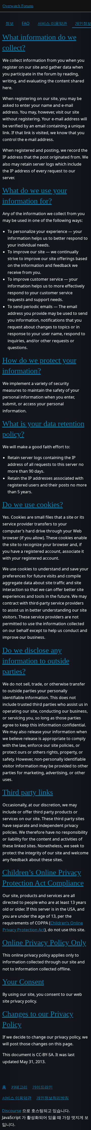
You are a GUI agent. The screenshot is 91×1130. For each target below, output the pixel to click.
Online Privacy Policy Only (44, 942)
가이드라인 (42, 1087)
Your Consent (23, 981)
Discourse (11, 1110)
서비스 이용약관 (52, 23)
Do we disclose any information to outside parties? (35, 660)
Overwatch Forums (18, 6)
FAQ (26, 23)
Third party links (27, 792)
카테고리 (19, 1087)
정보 (10, 23)
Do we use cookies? (32, 504)
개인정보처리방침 (52, 1098)
